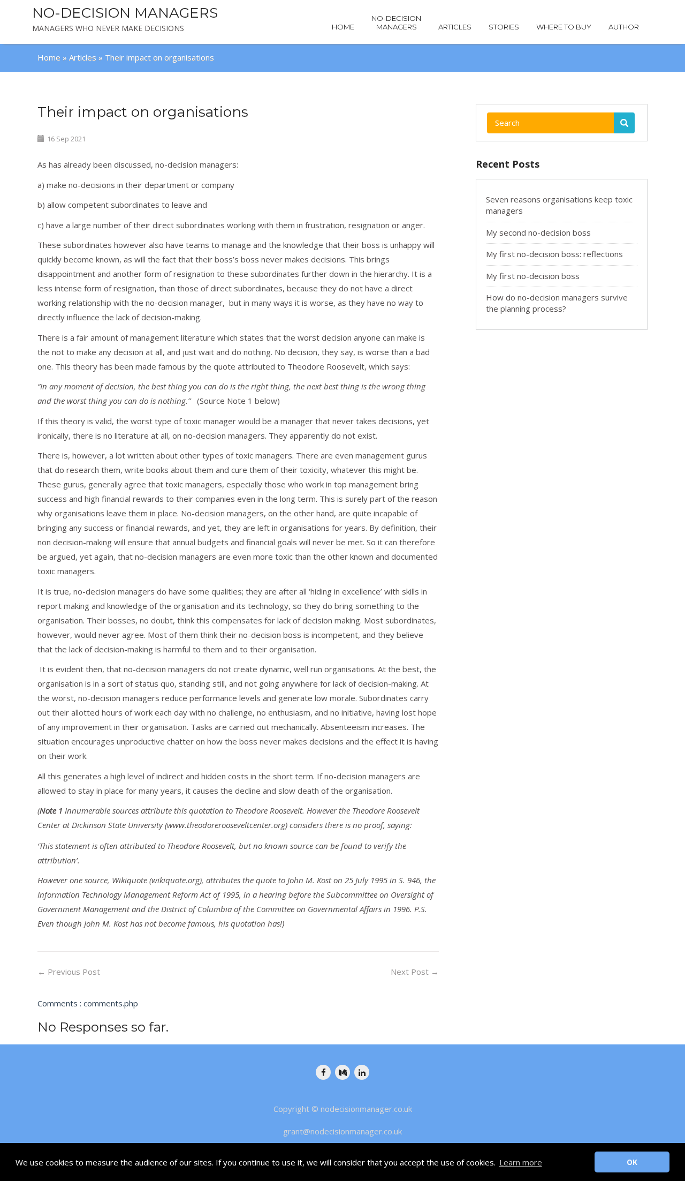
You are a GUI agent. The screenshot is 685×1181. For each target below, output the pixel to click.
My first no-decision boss (533, 275)
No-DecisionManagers (396, 22)
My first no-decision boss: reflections (554, 254)
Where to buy (563, 26)
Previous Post (68, 971)
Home (343, 26)
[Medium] (342, 1072)
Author (623, 26)
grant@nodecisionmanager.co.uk (342, 1131)
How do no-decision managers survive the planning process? (557, 303)
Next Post (415, 971)
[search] (624, 122)
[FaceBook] (323, 1072)
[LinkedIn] (361, 1072)
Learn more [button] (520, 1162)
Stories (504, 26)
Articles (454, 26)
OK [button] (632, 1162)
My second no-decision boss (538, 232)
